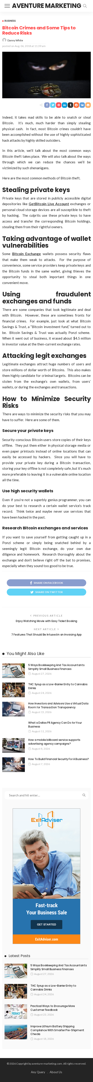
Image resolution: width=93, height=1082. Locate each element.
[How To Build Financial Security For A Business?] (13, 764)
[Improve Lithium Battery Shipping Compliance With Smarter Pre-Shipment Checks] (16, 1032)
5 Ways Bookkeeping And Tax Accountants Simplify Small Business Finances (56, 667)
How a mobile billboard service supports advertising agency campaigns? (54, 742)
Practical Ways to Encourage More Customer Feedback (52, 1008)
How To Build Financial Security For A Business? (58, 759)
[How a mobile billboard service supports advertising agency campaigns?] (13, 745)
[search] (85, 6)
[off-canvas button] (7, 6)
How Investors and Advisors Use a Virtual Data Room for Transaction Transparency (58, 705)
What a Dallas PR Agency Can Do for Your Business (55, 724)
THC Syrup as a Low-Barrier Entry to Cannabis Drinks (57, 686)
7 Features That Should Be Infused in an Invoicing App (46, 634)
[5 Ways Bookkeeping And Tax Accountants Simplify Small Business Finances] (13, 670)
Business (10, 20)
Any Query (38, 1072)
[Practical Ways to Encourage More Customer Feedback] (16, 1011)
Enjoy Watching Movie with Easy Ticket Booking (46, 621)
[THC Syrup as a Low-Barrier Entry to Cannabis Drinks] (13, 690)
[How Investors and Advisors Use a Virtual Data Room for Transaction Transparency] (13, 709)
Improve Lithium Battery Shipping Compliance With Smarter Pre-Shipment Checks (57, 1030)
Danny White (15, 40)
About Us (56, 1072)
